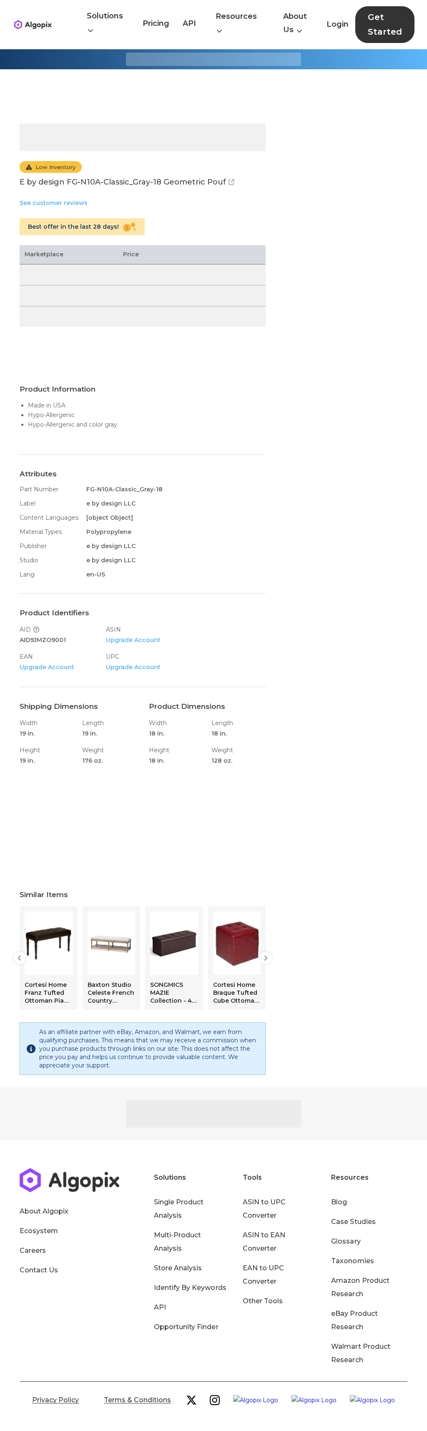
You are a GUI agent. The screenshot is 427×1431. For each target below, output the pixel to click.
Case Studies (353, 1222)
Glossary (345, 1241)
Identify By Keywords (190, 1288)
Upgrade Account (133, 640)
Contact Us (39, 1270)
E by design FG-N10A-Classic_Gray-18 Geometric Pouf (123, 182)
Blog (339, 1202)
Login (338, 24)
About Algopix (44, 1211)
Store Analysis (178, 1268)
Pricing (156, 23)
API (189, 23)
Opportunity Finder (186, 1327)
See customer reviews (54, 203)
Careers (33, 1250)
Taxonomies (352, 1261)
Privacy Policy (55, 1400)
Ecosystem (39, 1231)
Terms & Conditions (137, 1400)
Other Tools (263, 1301)
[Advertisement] (213, 96)
